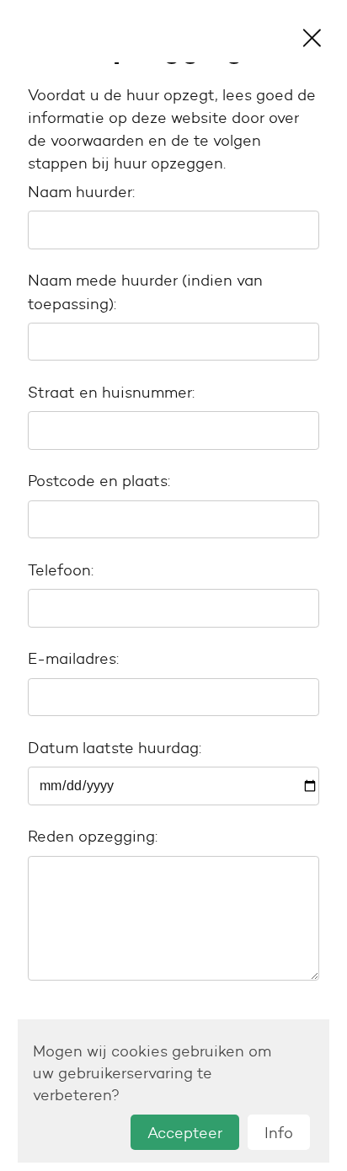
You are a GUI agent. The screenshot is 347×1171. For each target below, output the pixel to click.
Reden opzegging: (92, 836)
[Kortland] (82, 36)
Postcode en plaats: (99, 481)
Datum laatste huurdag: (114, 748)
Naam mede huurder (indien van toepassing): (145, 292)
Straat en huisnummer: (111, 392)
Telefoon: (60, 570)
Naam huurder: (81, 192)
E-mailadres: (73, 659)
